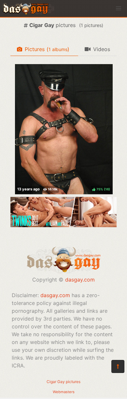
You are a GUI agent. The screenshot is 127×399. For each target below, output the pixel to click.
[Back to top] (117, 366)
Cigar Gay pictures (63, 381)
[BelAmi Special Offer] (63, 225)
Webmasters (64, 392)
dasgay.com (80, 279)
